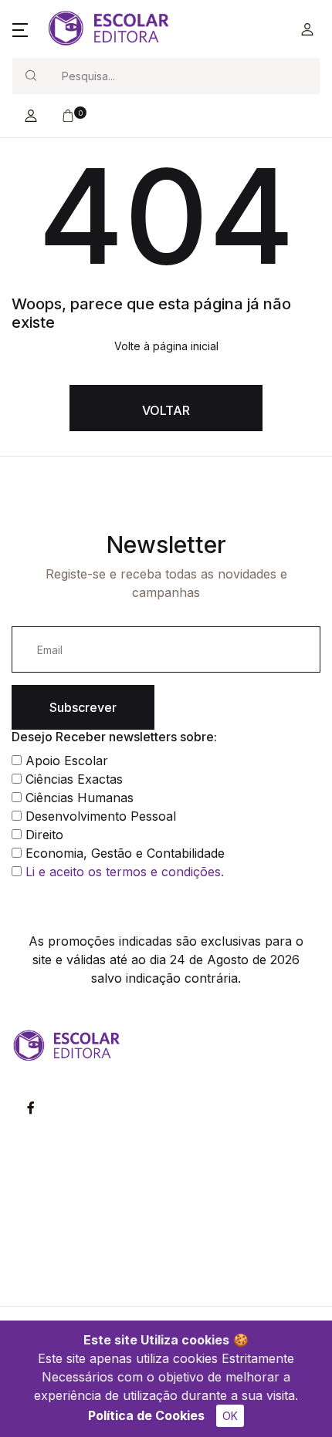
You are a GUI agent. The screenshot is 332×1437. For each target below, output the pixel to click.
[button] (20, 29)
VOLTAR (166, 410)
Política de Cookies (146, 1415)
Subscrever (83, 707)
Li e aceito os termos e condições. (124, 871)
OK (230, 1415)
